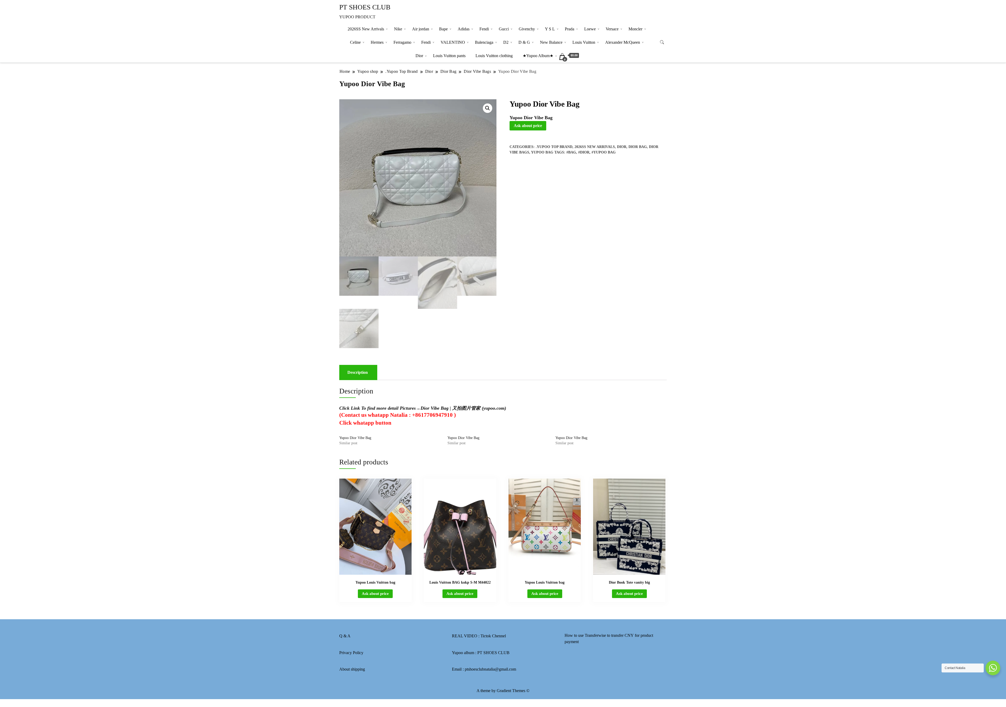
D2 (506, 42)
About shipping (352, 669)
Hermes (377, 42)
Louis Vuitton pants (449, 55)
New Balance (551, 42)
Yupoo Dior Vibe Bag (355, 438)
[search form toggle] (662, 42)
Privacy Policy (351, 652)
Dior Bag (637, 147)
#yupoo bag (604, 152)
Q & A (345, 636)
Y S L (550, 29)
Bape (443, 29)
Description (357, 372)
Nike (398, 29)
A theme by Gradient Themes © (503, 690)
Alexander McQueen (622, 42)
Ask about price (528, 125)
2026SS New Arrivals (366, 29)
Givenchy (527, 29)
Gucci (504, 29)
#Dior (583, 152)
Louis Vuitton (583, 42)
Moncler (635, 29)
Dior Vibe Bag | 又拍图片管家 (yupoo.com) (463, 408)
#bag (571, 152)
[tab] (357, 372)
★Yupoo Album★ (538, 55)
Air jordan (420, 29)
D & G (524, 42)
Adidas (463, 29)
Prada (569, 29)
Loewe (590, 29)
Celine (355, 42)
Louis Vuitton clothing (494, 55)
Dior (419, 55)
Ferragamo (402, 42)
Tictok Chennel (493, 636)
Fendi (484, 29)
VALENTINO (453, 42)
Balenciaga (484, 42)
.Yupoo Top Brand (554, 147)
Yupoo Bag (542, 152)
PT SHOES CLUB (364, 7)
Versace (612, 29)
